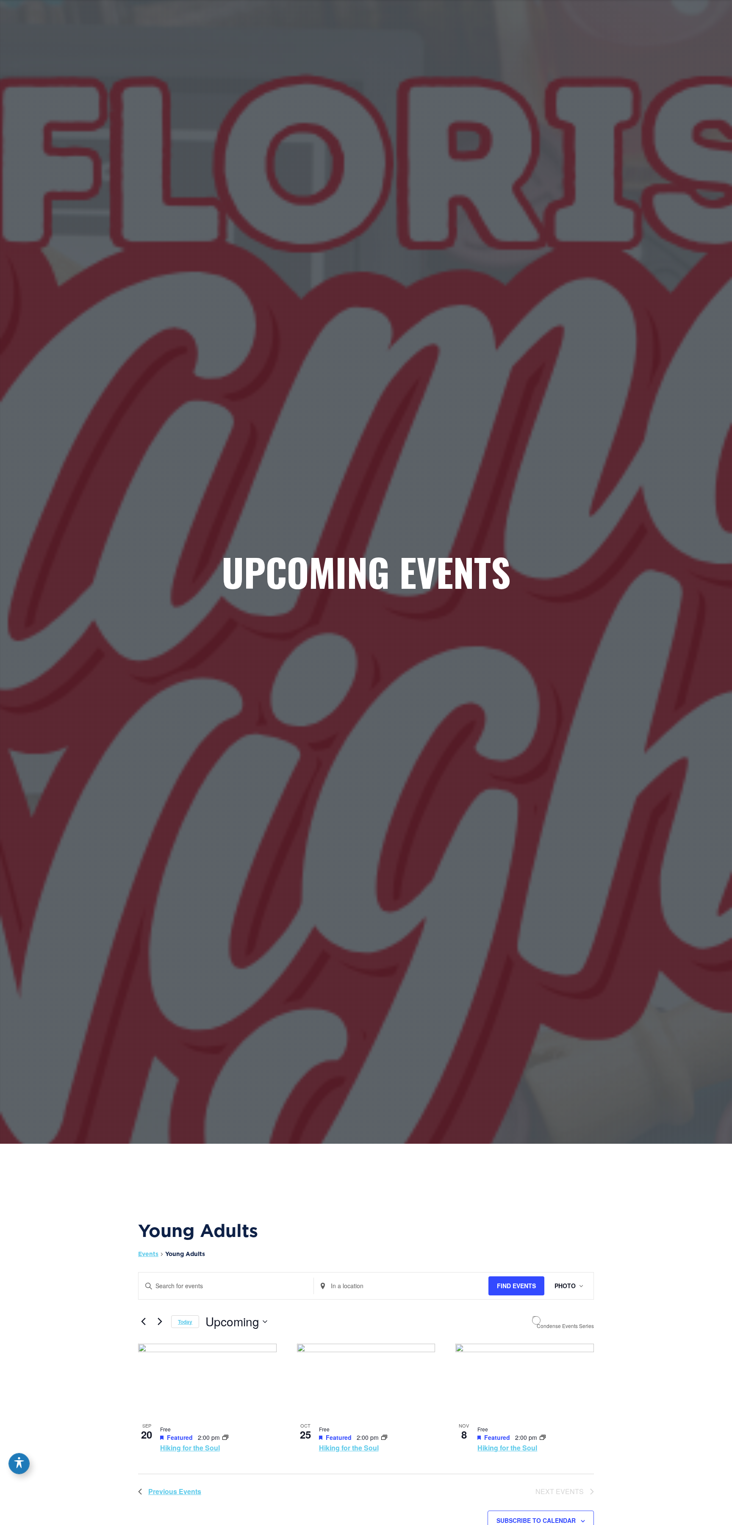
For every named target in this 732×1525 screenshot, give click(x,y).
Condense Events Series (565, 1326)
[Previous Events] (143, 1322)
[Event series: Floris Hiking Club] (225, 1437)
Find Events (516, 1285)
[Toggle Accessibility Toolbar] (19, 1463)
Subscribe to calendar (536, 1520)
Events (148, 1254)
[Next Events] (160, 1322)
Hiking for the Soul (190, 1448)
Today (185, 1321)
